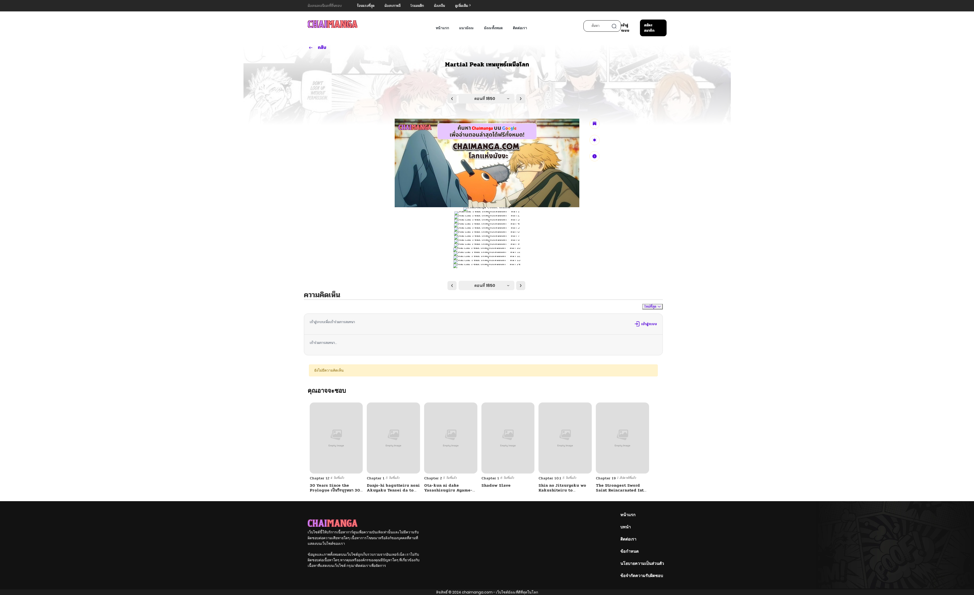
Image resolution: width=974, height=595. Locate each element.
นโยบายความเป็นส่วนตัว (642, 563)
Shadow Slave (496, 485)
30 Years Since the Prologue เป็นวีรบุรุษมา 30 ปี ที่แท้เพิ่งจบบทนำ (335, 490)
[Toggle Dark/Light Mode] (594, 140)
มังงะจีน (439, 5)
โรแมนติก (417, 5)
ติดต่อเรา (520, 27)
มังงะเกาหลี (393, 5)
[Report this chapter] (594, 156)
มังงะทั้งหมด (493, 27)
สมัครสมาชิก (649, 28)
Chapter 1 (376, 478)
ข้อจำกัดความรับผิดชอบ (641, 576)
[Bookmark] (594, 124)
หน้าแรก (442, 27)
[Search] (614, 26)
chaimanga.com (477, 592)
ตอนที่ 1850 (484, 98)
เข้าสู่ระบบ (625, 28)
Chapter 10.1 (549, 478)
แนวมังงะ (466, 27)
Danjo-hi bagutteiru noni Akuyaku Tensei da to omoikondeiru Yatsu (393, 490)
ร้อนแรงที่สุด (365, 5)
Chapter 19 (606, 478)
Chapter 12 (319, 478)
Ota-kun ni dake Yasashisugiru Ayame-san (448, 490)
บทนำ (625, 527)
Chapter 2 (433, 478)
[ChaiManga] (332, 24)
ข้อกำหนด (629, 551)
